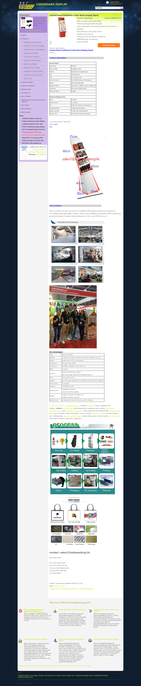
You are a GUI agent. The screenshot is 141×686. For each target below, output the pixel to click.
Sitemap (25, 683)
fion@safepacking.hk (116, 4)
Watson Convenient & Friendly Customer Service (71, 640)
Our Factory (26, 96)
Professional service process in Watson (34, 100)
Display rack (52, 675)
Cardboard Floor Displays (32, 42)
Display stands (61, 675)
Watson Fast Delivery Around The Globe (106, 639)
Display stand (43, 675)
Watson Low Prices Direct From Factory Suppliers (106, 610)
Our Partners (26, 108)
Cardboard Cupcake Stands (33, 75)
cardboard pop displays (101, 675)
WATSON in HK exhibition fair (31, 143)
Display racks (70, 675)
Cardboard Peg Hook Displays (34, 49)
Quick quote (26, 89)
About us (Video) (28, 86)
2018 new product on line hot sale (33, 140)
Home (24, 35)
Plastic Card (28, 78)
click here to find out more (33, 30)
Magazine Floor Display (32, 68)
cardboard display (59, 586)
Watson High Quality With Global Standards (72, 609)
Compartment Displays (31, 57)
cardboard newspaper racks (84, 675)
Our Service (26, 112)
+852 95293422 (41, 154)
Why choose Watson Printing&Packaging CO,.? (43, 666)
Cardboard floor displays (57, 405)
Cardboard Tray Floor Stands (34, 46)
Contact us (26, 93)
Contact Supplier (109, 45)
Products (25, 39)
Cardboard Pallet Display (32, 60)
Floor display (34, 675)
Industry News (27, 82)
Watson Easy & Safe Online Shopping (35, 639)
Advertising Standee (31, 64)
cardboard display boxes (25, 677)
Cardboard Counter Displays (33, 71)
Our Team (25, 105)
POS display (87, 666)
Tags (30, 683)
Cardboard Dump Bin (31, 53)
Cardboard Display (23, 675)
